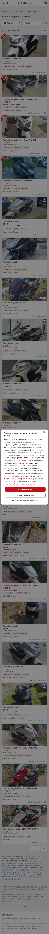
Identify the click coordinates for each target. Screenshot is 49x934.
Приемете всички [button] (25, 489)
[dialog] (24, 467)
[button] (24, 500)
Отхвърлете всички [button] (25, 495)
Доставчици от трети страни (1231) (17, 460)
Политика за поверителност (25, 484)
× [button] (44, 432)
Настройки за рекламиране (14, 479)
